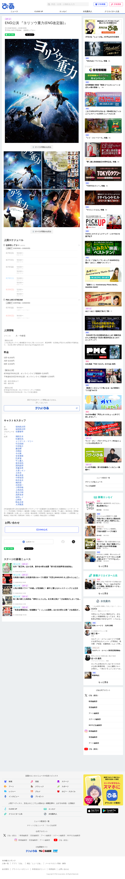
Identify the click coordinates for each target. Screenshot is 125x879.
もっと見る (103, 566)
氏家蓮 (18, 458)
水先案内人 (87, 11)
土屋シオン (20, 470)
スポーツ (65, 786)
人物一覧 (5, 863)
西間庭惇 (19, 465)
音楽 (37, 781)
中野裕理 (19, 477)
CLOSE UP (38, 11)
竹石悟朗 (19, 443)
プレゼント (39, 796)
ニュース (14, 11)
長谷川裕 (19, 492)
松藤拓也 (19, 439)
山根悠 (18, 499)
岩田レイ (19, 497)
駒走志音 (19, 502)
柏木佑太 (19, 480)
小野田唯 (19, 487)
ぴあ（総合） (94, 695)
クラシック (39, 786)
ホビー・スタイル (68, 791)
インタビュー (14, 796)
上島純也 (19, 490)
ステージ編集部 (95, 719)
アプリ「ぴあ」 (18, 863)
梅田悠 (18, 482)
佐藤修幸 (19, 431)
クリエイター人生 (112, 11)
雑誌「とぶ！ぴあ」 (34, 863)
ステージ (65, 781)
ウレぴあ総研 (90, 486)
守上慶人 (19, 460)
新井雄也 (19, 463)
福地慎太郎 (20, 426)
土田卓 (18, 473)
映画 (10, 781)
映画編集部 (93, 701)
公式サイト (30, 542)
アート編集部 (94, 713)
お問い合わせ (64, 869)
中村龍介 (19, 446)
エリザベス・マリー (24, 441)
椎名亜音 (19, 475)
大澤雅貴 (19, 504)
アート (11, 786)
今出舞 (18, 453)
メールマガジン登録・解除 (55, 863)
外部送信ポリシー (39, 869)
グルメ (37, 791)
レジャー (12, 791)
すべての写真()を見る (43, 147)
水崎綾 (18, 451)
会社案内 (5, 869)
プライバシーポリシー (20, 869)
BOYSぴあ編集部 (95, 725)
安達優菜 (19, 456)
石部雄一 (19, 485)
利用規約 (52, 869)
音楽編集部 (93, 707)
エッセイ (63, 11)
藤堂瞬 (18, 448)
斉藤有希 (19, 468)
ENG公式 (43, 529)
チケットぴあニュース (93, 482)
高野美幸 (19, 494)
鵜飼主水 (19, 436)
